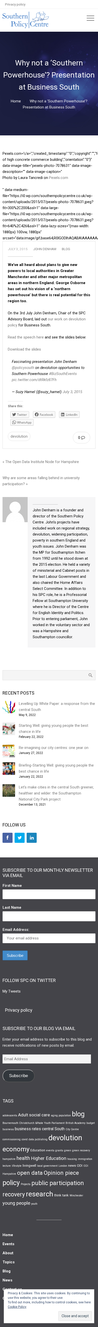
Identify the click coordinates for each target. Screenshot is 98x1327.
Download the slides (24, 349)
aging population (61, 1115)
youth (34, 1203)
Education (37, 1150)
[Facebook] (8, 838)
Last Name (12, 907)
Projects (25, 1184)
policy (11, 1183)
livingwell (29, 1165)
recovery (14, 1194)
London (63, 1165)
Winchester (76, 1195)
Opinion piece (61, 1172)
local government (47, 1165)
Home (16, 101)
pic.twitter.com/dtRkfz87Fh (34, 379)
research (39, 1194)
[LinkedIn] (32, 838)
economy (16, 1149)
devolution (19, 436)
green (67, 1150)
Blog (66, 249)
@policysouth (23, 367)
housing (72, 1159)
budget (90, 1123)
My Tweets (12, 991)
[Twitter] (20, 838)
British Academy (75, 1123)
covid (25, 1139)
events (50, 1150)
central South (53, 1128)
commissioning (12, 1139)
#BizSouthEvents (63, 373)
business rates (28, 1128)
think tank (61, 1195)
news (72, 1165)
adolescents (10, 1115)
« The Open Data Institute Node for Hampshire (41, 462)
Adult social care (34, 1114)
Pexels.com (58, 177)
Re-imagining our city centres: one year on (53, 747)
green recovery (81, 1150)
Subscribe (18, 1075)
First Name (12, 885)
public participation (57, 1183)
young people (16, 1203)
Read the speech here (26, 337)
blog (78, 1114)
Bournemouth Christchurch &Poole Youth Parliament (34, 1123)
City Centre (72, 1129)
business (8, 1129)
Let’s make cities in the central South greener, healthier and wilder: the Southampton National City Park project (56, 793)
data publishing (38, 1139)
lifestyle (17, 1165)
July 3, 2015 (72, 392)
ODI (79, 1165)
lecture (7, 1165)
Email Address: (16, 929)
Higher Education (48, 1158)
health (23, 1158)
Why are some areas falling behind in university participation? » (41, 481)
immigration (85, 1159)
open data (30, 1172)
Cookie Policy (17, 1307)
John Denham (44, 249)
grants (59, 1150)
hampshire (9, 1159)
